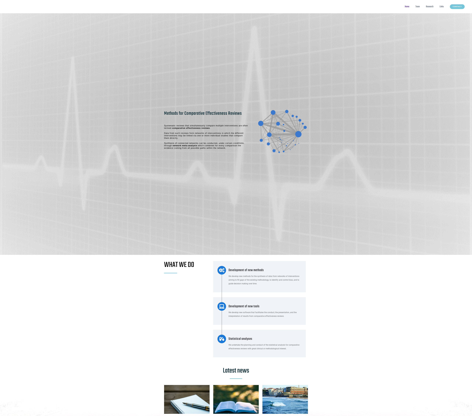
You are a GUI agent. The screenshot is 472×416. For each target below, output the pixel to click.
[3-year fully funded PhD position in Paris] (236, 399)
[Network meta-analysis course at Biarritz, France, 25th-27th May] (285, 399)
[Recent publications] (187, 399)
